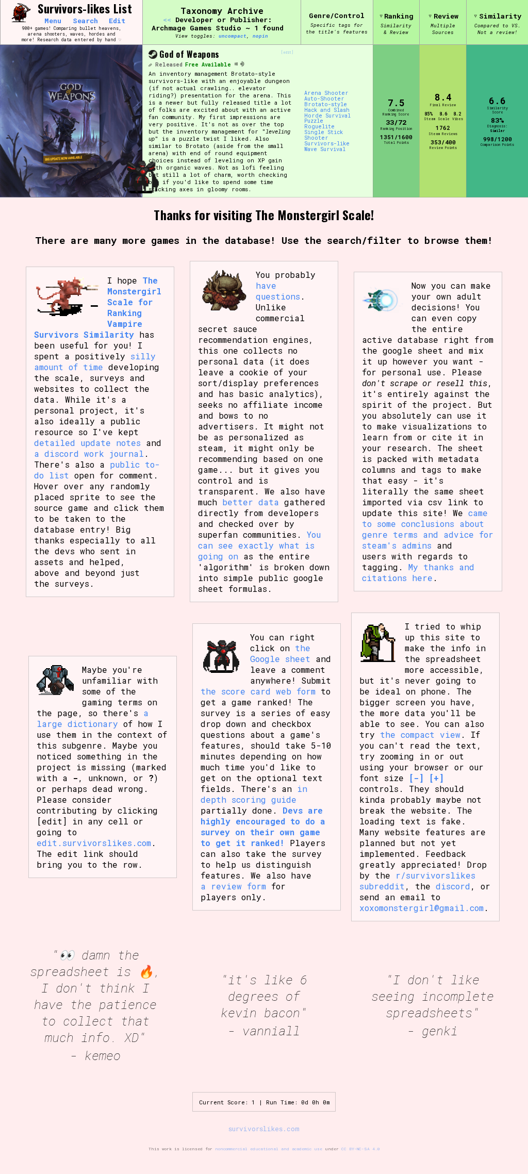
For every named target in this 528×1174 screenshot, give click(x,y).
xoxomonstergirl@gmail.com (421, 907)
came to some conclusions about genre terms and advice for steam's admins (427, 529)
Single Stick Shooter (323, 135)
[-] (416, 777)
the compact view (420, 734)
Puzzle (313, 121)
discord (453, 886)
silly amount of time (95, 361)
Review (446, 16)
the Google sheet (280, 653)
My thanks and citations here (418, 572)
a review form (233, 886)
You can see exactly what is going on (259, 545)
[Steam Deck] (242, 64)
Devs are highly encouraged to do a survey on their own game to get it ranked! (263, 826)
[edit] (287, 53)
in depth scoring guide (254, 794)
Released (169, 64)
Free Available (208, 64)
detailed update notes (87, 442)
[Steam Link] (152, 55)
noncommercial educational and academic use (268, 1148)
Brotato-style (325, 104)
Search (85, 21)
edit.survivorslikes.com (94, 842)
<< (167, 19)
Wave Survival (324, 149)
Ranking (399, 16)
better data (250, 502)
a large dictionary (92, 718)
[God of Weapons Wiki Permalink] (149, 64)
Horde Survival (327, 116)
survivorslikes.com (264, 1129)
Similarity (500, 16)
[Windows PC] (236, 64)
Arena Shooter (326, 93)
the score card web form (258, 691)
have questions (278, 291)
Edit (117, 21)
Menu (52, 21)
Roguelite (319, 126)
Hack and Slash (327, 110)
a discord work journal (89, 453)
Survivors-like (327, 143)
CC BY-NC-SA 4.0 (360, 1148)
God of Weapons (189, 54)
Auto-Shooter (324, 99)
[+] (436, 777)
